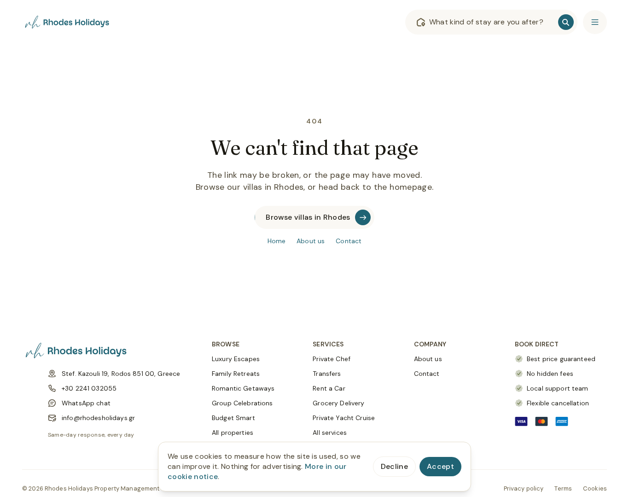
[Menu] (595, 22)
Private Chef (331, 359)
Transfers (327, 373)
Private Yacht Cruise (344, 418)
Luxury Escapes (236, 359)
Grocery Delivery (338, 403)
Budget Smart (233, 418)
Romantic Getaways (243, 388)
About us (311, 241)
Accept (440, 466)
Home (277, 241)
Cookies (595, 488)
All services (330, 432)
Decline (394, 466)
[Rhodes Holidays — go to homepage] (68, 22)
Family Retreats (236, 373)
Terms (563, 488)
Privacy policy (524, 488)
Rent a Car (329, 388)
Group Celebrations (242, 403)
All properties (232, 432)
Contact (348, 241)
